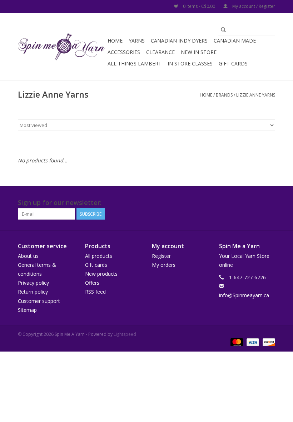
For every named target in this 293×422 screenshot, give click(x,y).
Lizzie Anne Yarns (255, 95)
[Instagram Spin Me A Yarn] (269, 202)
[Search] (223, 29)
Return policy (33, 291)
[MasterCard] (236, 342)
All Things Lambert (135, 63)
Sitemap (27, 309)
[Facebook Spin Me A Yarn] (256, 202)
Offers (92, 282)
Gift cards (233, 63)
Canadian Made (235, 40)
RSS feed (95, 291)
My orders (163, 264)
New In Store (199, 52)
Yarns (137, 40)
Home (115, 40)
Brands (224, 95)
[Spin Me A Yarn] (61, 46)
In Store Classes (190, 63)
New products (101, 273)
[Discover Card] (267, 342)
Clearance (160, 52)
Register (161, 255)
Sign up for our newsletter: (59, 202)
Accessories (124, 52)
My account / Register (253, 6)
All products (98, 255)
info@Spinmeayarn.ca (244, 295)
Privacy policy (33, 282)
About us (28, 255)
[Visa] (252, 342)
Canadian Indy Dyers (179, 40)
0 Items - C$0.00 (199, 6)
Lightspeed (125, 334)
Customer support (39, 301)
